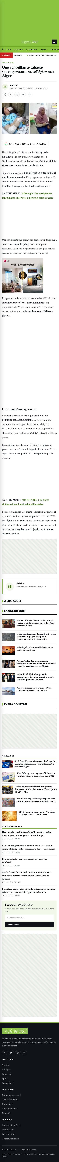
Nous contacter (9, 1108)
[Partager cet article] (4, 94)
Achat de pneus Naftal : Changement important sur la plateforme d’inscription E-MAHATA (36, 789)
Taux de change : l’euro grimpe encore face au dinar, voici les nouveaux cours (36, 800)
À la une (6, 49)
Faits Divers (8, 63)
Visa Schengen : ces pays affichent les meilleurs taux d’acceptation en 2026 (36, 774)
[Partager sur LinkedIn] (23, 94)
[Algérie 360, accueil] (29, 42)
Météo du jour (8, 1129)
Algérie (18, 49)
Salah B (13, 85)
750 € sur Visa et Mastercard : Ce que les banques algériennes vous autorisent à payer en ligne (36, 764)
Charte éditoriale (10, 1099)
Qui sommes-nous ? (11, 1095)
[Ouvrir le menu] (54, 42)
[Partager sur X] (17, 94)
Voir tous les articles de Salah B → (31, 586)
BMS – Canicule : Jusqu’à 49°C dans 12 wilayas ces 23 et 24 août (37, 813)
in (24, 1052)
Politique (6, 1069)
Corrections (7, 1104)
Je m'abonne (13, 924)
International (7, 1083)
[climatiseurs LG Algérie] (29, 275)
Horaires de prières (11, 1125)
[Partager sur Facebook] (10, 94)
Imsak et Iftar (8, 1134)
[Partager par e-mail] (29, 94)
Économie (31, 49)
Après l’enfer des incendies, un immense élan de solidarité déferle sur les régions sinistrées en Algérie (26, 875)
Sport (44, 49)
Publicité (6, 1113)
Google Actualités (10, 1138)
